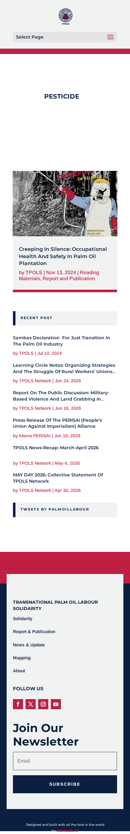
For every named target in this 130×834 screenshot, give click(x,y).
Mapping (22, 657)
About (19, 670)
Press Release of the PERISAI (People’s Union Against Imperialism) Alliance (57, 423)
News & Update (29, 644)
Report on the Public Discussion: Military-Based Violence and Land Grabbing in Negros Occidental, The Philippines (61, 399)
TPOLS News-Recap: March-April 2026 (56, 447)
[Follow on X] (31, 704)
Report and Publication (69, 278)
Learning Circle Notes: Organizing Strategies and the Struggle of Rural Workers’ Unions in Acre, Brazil (64, 371)
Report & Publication (34, 631)
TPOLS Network (35, 380)
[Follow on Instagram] (43, 704)
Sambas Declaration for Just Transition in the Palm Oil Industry (61, 341)
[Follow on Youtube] (56, 704)
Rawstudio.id (67, 831)
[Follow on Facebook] (18, 704)
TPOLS (34, 272)
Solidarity (22, 618)
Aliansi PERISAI (34, 435)
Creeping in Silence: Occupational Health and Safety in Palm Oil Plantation (63, 256)
